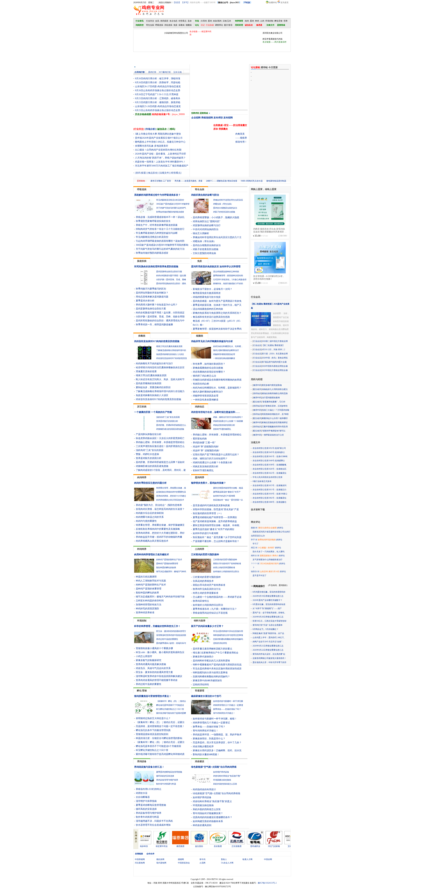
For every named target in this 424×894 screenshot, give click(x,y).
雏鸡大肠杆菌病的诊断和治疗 (226, 350)
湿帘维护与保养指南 (146, 801)
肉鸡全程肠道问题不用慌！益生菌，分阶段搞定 (160, 312)
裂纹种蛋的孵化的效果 (166, 567)
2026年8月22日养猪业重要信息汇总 (268, 650)
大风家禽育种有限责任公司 (176, 33)
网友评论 (255, 522)
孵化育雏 (278, 21)
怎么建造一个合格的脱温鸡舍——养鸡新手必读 (217, 597)
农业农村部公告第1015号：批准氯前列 (269, 485)
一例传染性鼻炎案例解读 (224, 358)
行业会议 (257, 341)
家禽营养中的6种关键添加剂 (207, 680)
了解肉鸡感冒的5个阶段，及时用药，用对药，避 (161, 470)
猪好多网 (160, 859)
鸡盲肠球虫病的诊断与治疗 (207, 225)
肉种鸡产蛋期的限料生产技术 (169, 559)
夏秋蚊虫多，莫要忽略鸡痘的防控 (153, 387)
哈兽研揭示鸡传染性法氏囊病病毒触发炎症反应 (160, 367)
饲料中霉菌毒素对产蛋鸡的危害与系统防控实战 (217, 664)
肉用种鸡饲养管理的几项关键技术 (151, 554)
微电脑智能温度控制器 (276, 181)
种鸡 (257, 21)
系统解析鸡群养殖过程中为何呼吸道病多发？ (157, 195)
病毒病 (182, 25)
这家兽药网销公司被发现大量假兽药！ (269, 658)
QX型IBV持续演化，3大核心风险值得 (229, 279)
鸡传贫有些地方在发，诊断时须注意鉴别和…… (215, 412)
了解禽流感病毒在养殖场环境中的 (171, 350)
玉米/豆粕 (177, 72)
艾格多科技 (269, 846)
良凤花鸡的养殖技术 (203, 581)
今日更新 (273, 67)
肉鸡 (247, 21)
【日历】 (177, 2)
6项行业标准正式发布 (262, 481)
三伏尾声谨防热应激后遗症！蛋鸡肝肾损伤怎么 (160, 446)
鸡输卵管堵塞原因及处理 (224, 354)
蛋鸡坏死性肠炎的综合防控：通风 (171, 283)
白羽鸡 (204, 21)
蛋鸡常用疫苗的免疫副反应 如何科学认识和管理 (215, 266)
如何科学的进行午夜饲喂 (224, 496)
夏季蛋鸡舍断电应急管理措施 (169, 772)
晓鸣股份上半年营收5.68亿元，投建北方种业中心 (160, 142)
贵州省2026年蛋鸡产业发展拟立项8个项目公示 (159, 138)
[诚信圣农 (162, 129)
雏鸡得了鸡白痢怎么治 (204, 376)
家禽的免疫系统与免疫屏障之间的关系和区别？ (217, 313)
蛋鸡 (210, 21)
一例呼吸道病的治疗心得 (273, 435)
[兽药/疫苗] (141, 173)
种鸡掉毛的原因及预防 (147, 608)
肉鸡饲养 (141, 477)
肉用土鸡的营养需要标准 (224, 567)
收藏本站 (273, 2)
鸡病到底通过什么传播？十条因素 (228, 421)
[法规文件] (164, 173)
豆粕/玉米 (227, 21)
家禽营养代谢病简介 (203, 656)
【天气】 (185, 2)
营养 (286, 21)
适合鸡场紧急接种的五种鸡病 (226, 271)
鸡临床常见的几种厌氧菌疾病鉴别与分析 (212, 341)
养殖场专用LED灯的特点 (148, 789)
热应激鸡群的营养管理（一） (208, 513)
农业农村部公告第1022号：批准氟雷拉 (269, 473)
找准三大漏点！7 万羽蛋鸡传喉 (275, 410)
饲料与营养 (199, 620)
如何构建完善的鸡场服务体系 (208, 821)
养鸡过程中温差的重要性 (167, 639)
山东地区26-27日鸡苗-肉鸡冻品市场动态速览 (158, 86)
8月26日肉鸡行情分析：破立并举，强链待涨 (157, 78)
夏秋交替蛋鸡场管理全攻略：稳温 (228, 488)
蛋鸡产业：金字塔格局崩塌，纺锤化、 (269, 612)
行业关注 (150, 21)
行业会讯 (255, 297)
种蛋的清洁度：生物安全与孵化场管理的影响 (159, 738)
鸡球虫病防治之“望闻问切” (206, 221)
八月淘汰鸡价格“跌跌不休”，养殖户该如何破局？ (160, 158)
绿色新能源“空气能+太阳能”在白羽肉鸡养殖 (214, 767)
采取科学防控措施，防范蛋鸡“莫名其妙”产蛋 (216, 509)
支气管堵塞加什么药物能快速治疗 (267, 559)
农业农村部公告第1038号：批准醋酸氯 (269, 465)
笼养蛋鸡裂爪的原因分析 (167, 421)
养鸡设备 (141, 761)
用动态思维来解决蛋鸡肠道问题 (152, 296)
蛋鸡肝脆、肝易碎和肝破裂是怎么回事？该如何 (160, 462)
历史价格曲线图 (143, 114)
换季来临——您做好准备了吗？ (227, 709)
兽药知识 (257, 393)
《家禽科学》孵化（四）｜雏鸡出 (171, 701)
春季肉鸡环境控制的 (267, 540)
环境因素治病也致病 (222, 780)
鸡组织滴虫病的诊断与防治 (205, 195)
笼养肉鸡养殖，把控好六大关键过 (171, 496)
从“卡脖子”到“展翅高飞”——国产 (267, 608)
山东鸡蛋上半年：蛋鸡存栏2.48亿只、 (269, 637)
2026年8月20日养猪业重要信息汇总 (268, 617)
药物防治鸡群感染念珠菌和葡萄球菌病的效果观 (217, 380)
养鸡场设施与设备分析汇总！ (149, 767)
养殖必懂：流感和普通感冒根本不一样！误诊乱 (160, 217)
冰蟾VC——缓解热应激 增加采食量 (221, 181)
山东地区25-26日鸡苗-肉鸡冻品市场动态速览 (158, 106)
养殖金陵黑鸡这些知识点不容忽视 (210, 613)
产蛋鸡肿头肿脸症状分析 (148, 434)
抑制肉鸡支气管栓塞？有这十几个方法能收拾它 (160, 229)
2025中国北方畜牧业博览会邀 (275, 370)
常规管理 (199, 690)
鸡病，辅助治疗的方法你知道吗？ (228, 417)
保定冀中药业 (288, 846)
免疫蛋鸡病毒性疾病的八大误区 (170, 354)
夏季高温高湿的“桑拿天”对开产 (227, 492)
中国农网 (268, 859)
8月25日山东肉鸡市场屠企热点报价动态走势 (157, 110)
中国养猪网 (140, 859)
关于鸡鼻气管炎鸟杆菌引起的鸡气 (171, 208)
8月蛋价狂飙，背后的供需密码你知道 (269, 604)
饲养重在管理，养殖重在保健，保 (171, 488)
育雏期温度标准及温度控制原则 (152, 734)
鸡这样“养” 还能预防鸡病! (206, 450)
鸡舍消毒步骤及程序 (203, 746)
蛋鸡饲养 (199, 477)
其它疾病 (141, 406)
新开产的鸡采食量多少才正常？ (207, 626)
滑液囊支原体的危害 (146, 371)
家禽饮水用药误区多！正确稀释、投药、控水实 (217, 750)
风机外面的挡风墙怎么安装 (225, 784)
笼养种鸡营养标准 (145, 612)
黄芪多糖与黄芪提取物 (272, 385)
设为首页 (285, 2)
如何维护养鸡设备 (221, 772)
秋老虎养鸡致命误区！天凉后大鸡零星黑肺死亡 (160, 438)
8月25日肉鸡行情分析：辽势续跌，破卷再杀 (157, 98)
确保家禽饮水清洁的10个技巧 (206, 696)
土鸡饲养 (199, 549)
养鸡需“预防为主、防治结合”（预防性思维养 (159, 505)
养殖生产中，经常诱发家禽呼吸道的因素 (157, 225)
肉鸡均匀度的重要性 (146, 521)
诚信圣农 (249, 25)
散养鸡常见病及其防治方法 (207, 589)
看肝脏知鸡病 (200, 438)
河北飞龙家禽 (251, 846)
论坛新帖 (255, 67)
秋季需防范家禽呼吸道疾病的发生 (153, 221)
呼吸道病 (159, 25)
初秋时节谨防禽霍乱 (222, 429)
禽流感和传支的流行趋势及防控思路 (211, 317)
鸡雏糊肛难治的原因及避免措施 (170, 429)
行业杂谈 (210, 25)
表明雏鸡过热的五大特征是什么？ (153, 718)
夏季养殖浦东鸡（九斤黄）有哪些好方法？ (215, 609)
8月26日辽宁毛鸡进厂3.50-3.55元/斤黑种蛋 (156, 94)
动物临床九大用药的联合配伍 (275, 389)
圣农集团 (195, 846)
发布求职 (218, 117)
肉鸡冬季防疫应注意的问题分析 (150, 483)
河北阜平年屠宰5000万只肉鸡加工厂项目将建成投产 (161, 165)
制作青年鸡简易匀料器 (166, 784)
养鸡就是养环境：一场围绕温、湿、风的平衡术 (217, 734)
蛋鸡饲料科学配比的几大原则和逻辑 (211, 660)
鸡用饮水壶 (141, 793)
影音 (231, 25)
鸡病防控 (140, 25)
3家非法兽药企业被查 (267, 528)
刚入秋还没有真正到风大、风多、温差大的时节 (160, 379)
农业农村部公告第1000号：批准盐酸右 (269, 502)
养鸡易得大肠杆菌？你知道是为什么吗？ (157, 304)
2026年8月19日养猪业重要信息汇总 (268, 596)
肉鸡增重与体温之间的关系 (150, 517)
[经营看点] (175, 173)
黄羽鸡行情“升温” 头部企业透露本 (268, 625)
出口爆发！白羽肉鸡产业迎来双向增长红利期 (158, 150)
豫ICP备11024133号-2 (267, 883)
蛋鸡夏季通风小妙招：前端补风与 (171, 643)
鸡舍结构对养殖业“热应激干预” (227, 776)
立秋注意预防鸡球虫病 (204, 253)
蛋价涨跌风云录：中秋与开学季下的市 (269, 662)
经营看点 (182, 21)
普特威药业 (232, 846)
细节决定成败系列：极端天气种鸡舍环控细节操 (160, 596)
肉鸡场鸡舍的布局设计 (204, 789)
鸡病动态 (199, 406)
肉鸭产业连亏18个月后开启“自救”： (268, 641)
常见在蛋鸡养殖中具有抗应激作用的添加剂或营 (217, 668)
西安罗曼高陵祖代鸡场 (272, 39)
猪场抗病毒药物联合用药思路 (275, 393)
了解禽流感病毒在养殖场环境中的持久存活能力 (160, 391)
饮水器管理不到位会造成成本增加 (153, 825)
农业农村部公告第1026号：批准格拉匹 (269, 469)
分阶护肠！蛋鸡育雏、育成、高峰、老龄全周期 (160, 316)
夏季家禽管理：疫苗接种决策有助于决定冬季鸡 (217, 329)
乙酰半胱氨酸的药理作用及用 (275, 426)
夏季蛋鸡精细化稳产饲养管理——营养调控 (215, 517)
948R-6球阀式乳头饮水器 (252, 181)
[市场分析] (150, 129)
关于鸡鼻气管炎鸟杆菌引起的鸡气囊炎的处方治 (160, 249)
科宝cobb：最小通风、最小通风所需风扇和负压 (160, 652)
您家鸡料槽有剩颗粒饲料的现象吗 (228, 639)
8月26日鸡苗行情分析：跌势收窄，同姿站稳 (157, 82)
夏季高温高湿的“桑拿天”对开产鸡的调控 (213, 529)
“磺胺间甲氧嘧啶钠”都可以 (273, 431)
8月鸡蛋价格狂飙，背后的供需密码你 (269, 592)
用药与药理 (257, 379)
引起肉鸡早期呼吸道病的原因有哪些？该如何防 (160, 241)
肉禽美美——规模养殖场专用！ (241, 138)
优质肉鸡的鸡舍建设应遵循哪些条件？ (212, 817)
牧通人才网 (247, 859)
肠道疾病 (141, 261)
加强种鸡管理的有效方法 (148, 604)
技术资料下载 (258, 509)
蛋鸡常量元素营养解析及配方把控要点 (212, 648)
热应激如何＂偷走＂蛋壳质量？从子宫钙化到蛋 (217, 537)
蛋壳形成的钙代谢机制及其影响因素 (211, 505)
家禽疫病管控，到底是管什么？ (209, 738)
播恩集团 (157, 846)
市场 (197, 21)
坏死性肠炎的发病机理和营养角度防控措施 (156, 266)
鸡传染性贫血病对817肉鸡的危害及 (171, 358)
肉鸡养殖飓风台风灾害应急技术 (170, 500)
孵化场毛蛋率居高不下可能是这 (170, 705)
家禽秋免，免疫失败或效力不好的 (228, 283)
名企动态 (173, 21)
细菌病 (189, 25)
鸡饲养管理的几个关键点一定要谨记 (211, 722)
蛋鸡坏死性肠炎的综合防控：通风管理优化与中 (160, 320)
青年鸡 (202, 859)
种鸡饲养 (141, 549)
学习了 (256, 544)
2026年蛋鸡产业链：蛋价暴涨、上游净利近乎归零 (160, 154)
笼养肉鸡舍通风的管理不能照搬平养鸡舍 (157, 680)
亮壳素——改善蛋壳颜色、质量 (188, 181)
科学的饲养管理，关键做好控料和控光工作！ (157, 626)
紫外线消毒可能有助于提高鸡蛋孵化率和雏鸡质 (160, 754)
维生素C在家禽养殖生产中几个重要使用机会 (215, 652)
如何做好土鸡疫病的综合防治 (226, 571)
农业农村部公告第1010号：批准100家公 (270, 494)
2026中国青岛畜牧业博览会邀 (275, 366)
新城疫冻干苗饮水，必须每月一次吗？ (212, 289)
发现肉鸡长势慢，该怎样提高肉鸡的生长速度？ (160, 509)
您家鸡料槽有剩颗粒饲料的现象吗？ (211, 676)
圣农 (190, 21)
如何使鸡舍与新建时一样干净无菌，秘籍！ (215, 718)
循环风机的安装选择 (165, 776)
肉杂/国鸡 (217, 21)
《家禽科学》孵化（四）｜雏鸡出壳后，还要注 (160, 742)
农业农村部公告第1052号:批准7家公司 (269, 448)
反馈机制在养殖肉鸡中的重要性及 (171, 492)
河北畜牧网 (140, 863)
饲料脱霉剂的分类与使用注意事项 (228, 635)
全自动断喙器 (143, 797)
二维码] (171, 129)
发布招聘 (228, 117)
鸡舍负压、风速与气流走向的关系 (153, 668)
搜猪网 (181, 859)
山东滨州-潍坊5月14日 (269, 571)
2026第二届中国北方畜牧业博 (275, 341)
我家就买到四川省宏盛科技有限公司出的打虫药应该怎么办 (270, 534)
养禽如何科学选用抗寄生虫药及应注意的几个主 (217, 237)
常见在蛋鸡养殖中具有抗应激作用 (228, 631)
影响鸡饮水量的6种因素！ (206, 754)
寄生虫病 (150, 25)
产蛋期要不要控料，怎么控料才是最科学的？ (216, 541)
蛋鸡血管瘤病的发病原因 (148, 383)
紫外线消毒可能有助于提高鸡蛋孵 (171, 713)
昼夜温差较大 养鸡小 (269, 555)
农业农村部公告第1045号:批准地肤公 (269, 452)
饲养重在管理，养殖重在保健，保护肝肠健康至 (160, 525)
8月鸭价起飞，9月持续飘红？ (265, 629)
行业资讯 (140, 21)
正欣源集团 (213, 846)
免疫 (175, 25)
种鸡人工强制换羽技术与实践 (151, 580)
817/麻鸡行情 (165, 72)
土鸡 (262, 21)
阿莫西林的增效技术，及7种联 (275, 414)
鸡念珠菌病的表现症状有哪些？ (209, 372)
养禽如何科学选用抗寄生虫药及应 (228, 200)
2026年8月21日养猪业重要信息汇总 (268, 646)
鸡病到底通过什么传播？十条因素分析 (212, 462)
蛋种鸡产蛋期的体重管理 (167, 563)
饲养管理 (239, 21)
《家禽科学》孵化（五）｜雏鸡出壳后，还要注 (160, 722)
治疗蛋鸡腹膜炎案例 (271, 397)
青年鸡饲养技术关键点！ (224, 713)
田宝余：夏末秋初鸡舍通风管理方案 (154, 672)
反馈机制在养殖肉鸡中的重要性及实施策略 (158, 529)
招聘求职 (195, 113)
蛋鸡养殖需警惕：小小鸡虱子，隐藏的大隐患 (216, 217)
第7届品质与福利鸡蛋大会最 (274, 362)
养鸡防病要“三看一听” (204, 442)
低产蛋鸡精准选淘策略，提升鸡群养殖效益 (215, 521)
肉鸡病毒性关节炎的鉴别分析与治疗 (154, 363)
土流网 (202, 863)
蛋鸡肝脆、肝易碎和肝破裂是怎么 (171, 425)
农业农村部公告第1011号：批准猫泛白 (269, 489)
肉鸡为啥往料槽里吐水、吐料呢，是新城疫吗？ (217, 387)
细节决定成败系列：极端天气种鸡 (171, 571)
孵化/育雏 (142, 690)
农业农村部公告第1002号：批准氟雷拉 (269, 498)
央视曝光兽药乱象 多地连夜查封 (151, 146)
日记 (203, 25)
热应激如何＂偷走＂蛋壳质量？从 (228, 500)
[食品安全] (152, 173)
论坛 (197, 25)
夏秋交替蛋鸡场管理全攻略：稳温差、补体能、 (217, 525)
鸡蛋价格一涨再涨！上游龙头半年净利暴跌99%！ (160, 161)
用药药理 (239, 25)
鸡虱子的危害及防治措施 (224, 212)
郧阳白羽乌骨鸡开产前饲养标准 (227, 563)
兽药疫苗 (164, 21)
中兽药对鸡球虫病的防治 (205, 229)
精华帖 (264, 67)
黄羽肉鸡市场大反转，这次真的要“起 (269, 654)
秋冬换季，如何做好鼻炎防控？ (209, 364)
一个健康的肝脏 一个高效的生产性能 (153, 412)
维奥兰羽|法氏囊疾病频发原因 (169, 346)
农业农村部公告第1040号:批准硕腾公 (269, 460)
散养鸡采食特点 (201, 601)
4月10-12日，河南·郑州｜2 (273, 349)
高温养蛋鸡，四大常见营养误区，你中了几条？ (217, 742)
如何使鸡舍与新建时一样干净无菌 (228, 701)
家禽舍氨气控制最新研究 (148, 660)
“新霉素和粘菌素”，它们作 (273, 402)
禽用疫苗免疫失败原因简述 (207, 293)
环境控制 (269, 21)
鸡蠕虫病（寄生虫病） (223, 204)
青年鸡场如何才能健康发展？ (208, 813)
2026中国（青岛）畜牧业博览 (275, 358)
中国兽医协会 (184, 863)
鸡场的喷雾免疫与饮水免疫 (207, 297)
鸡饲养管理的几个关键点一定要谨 (228, 705)
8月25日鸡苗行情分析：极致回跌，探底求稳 (157, 102)
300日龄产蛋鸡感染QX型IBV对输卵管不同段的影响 (162, 245)
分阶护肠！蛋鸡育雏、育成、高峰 (171, 279)
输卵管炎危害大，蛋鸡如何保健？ (208, 483)
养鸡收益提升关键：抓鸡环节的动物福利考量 (159, 537)
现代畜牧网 (161, 863)
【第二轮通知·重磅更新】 (273, 345)
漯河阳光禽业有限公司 (272, 33)
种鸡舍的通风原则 (202, 825)
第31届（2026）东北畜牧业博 (275, 353)
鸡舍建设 (199, 761)
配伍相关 (257, 389)
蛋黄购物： (142, 181)
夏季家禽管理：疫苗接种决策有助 (228, 275)
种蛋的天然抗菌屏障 (146, 576)
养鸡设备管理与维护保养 (167, 780)
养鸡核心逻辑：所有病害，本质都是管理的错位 (160, 442)
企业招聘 (196, 117)
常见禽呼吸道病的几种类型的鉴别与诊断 (157, 233)
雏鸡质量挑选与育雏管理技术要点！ (152, 696)
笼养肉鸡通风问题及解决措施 (151, 664)
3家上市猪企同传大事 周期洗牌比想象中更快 (158, 134)
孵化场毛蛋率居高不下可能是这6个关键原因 (158, 746)
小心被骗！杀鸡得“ (266, 547)
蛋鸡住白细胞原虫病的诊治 (225, 208)
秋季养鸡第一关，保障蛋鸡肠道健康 (154, 324)
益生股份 (176, 846)
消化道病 (168, 25)
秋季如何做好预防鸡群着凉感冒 (170, 212)
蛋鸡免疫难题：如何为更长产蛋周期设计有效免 (217, 301)
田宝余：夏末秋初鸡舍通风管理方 (171, 631)
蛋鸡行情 (152, 72)
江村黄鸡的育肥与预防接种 (205, 554)
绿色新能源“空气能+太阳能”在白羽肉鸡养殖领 (216, 793)
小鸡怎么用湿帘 (144, 656)
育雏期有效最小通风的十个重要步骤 (154, 648)
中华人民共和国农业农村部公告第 (267, 477)
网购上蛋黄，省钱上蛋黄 (263, 189)
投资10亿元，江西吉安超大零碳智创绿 (269, 621)
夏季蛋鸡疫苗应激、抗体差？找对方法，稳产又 (217, 305)
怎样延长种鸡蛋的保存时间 (150, 600)
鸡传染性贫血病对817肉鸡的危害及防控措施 (156, 341)
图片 (226, 25)
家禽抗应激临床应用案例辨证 (275, 422)
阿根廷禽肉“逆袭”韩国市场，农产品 (268, 633)
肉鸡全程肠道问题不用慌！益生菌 (171, 275)
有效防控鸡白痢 (201, 384)
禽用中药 (257, 385)
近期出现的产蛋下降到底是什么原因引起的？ (216, 454)
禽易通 (259, 25)
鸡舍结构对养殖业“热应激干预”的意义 (212, 801)
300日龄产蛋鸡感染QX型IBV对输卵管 (172, 204)
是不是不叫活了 (259, 575)
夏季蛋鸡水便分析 (145, 300)
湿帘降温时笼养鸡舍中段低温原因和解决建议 (159, 676)
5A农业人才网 (227, 863)
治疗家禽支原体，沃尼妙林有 (275, 406)
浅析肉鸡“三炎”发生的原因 (168, 417)
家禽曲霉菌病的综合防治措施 (208, 368)
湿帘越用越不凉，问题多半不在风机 (154, 821)
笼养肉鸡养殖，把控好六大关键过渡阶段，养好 (160, 533)
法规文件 (255, 442)
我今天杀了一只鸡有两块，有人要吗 (268, 551)
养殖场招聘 (207, 117)
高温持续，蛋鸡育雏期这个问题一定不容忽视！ (160, 726)
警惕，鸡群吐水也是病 (147, 454)
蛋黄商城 (204, 113)
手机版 (247, 2)
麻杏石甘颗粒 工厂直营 (161, 181)
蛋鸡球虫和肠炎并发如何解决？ (152, 292)
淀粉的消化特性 (220, 643)
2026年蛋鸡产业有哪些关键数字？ (267, 600)
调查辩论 (219, 25)
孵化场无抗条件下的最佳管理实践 (153, 730)
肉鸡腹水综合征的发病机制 (150, 513)
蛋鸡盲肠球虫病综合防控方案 (169, 271)
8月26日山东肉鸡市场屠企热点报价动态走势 (157, 90)
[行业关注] (138, 129)
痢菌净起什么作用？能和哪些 (275, 418)
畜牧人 (224, 859)
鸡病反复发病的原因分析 (224, 425)
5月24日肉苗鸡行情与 (269, 563)
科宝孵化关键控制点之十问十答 (170, 709)
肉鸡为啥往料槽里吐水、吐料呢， (228, 346)
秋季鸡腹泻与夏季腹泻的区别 (151, 288)
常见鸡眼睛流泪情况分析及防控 (170, 200)
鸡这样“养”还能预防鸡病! (206, 446)
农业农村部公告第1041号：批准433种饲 (270, 456)
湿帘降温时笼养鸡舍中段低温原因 (171, 635)
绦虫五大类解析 (201, 233)
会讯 (157, 21)
